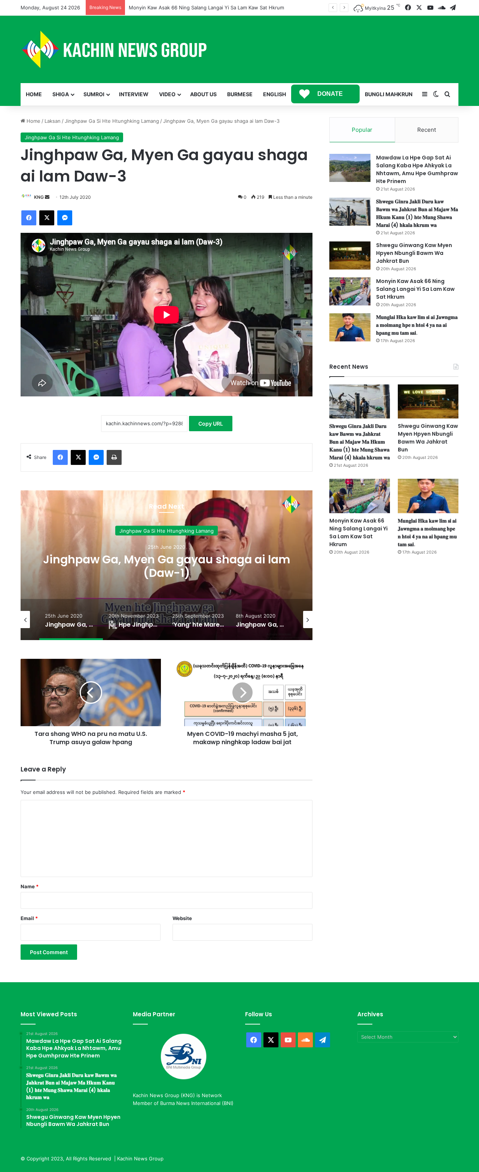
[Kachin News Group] (114, 49)
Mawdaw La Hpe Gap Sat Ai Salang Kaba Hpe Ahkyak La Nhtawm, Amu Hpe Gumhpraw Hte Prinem (417, 169)
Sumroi (93, 94)
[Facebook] (28, 217)
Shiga (60, 94)
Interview (134, 94)
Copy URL (210, 423)
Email (29, 918)
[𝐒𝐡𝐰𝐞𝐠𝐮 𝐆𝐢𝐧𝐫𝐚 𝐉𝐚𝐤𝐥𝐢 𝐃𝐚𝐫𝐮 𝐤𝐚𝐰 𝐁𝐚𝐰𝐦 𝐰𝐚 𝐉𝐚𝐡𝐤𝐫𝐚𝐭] (349, 212)
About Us (203, 94)
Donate (330, 94)
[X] (46, 217)
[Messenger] (64, 217)
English (274, 94)
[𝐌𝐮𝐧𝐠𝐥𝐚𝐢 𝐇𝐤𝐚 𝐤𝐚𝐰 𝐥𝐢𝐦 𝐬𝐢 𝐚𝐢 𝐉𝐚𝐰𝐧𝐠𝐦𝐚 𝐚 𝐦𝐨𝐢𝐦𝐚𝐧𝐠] (349, 327)
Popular (362, 129)
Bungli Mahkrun (388, 94)
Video (167, 94)
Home (34, 94)
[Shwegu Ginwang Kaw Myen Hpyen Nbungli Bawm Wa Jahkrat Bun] (349, 255)
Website (182, 918)
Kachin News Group (140, 1159)
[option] (166, 565)
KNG (39, 197)
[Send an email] (47, 197)
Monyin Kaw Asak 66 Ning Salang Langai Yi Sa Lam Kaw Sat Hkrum (415, 289)
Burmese (240, 94)
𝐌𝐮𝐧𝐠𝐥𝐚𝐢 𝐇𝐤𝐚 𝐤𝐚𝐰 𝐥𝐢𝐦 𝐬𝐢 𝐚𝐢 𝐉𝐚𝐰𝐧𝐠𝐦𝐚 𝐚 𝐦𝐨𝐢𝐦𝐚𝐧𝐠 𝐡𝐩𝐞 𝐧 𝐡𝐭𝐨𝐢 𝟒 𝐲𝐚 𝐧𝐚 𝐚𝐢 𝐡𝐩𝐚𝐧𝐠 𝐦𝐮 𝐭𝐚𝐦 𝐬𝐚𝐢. (417, 325)
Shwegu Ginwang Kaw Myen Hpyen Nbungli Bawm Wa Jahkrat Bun (414, 253)
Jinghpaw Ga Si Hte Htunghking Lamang (112, 121)
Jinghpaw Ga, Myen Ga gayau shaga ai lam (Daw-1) (166, 566)
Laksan (53, 121)
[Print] (114, 457)
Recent (426, 129)
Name (30, 886)
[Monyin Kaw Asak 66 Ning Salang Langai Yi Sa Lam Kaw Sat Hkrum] (349, 291)
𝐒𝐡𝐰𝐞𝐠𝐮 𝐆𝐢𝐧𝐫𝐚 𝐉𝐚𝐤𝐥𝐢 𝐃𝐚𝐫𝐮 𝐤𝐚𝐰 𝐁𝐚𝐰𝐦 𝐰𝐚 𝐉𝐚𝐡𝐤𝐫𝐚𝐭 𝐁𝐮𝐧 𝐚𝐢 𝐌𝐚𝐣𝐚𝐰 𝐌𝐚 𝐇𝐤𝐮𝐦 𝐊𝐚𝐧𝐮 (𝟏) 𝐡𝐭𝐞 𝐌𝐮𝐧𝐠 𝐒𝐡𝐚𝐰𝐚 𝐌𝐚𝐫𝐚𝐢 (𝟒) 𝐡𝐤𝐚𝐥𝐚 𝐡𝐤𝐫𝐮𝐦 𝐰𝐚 (417, 213)
